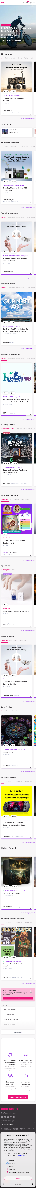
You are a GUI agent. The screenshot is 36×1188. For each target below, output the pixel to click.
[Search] (23, 2)
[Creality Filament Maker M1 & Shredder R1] (16, 166)
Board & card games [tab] (8, 428)
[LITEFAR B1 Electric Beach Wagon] (16, 77)
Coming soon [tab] (6, 570)
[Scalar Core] (16, 730)
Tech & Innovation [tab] (10, 58)
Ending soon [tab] (23, 640)
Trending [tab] (4, 640)
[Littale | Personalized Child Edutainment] (16, 519)
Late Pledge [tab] (31, 217)
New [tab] (13, 570)
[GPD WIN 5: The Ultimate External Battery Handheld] (16, 801)
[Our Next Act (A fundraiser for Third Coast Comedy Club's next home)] (16, 307)
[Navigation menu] (34, 2)
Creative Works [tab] (23, 58)
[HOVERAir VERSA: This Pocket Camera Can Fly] (16, 237)
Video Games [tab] (27, 428)
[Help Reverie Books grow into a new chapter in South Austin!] (16, 378)
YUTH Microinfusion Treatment (16, 611)
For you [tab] (3, 217)
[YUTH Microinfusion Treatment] (16, 589)
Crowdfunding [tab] (20, 217)
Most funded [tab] (13, 640)
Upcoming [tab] (11, 217)
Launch (17, 998)
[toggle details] (31, 114)
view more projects (27, 118)
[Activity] (27, 2)
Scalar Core (8, 752)
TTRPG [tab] (19, 428)
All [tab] (2, 58)
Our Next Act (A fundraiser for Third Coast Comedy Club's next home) (16, 331)
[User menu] (30, 2)
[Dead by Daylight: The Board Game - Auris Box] (16, 448)
